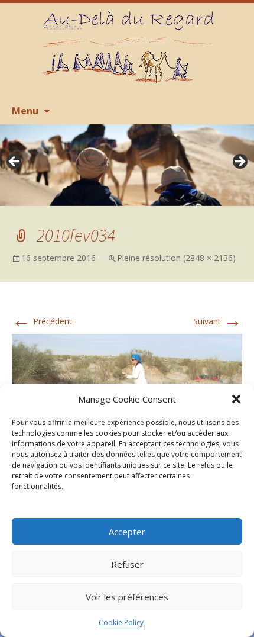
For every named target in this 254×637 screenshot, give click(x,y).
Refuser (127, 564)
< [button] (15, 162)
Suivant (217, 321)
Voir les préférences (127, 597)
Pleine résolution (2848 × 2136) (176, 257)
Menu (25, 110)
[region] (127, 165)
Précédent (42, 321)
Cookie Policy (121, 622)
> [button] (239, 162)
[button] (236, 399)
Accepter (127, 532)
